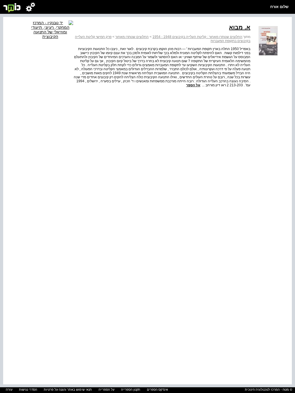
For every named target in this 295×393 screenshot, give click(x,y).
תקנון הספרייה (130, 389)
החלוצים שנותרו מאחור (132, 37)
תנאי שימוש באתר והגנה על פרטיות (68, 389)
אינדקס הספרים (157, 389)
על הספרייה (106, 389)
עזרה (9, 389)
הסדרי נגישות (28, 389)
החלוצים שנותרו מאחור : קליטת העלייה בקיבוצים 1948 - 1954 (197, 37)
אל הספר (193, 85)
